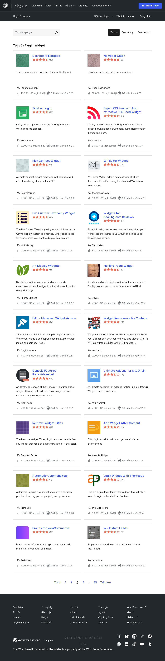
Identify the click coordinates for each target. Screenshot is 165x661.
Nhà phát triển (77, 617)
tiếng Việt (48, 640)
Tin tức (16, 612)
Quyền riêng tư (21, 622)
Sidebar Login (41, 108)
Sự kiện (102, 612)
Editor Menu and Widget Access (54, 318)
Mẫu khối (46, 622)
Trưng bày (47, 607)
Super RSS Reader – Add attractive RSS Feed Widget (122, 110)
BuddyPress (134, 622)
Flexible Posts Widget (119, 265)
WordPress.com (136, 607)
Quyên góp (105, 617)
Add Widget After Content (122, 423)
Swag (102, 622)
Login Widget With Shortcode (124, 475)
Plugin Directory (21, 16)
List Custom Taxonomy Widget (53, 213)
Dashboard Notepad (46, 55)
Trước (57, 582)
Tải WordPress (150, 5)
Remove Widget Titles (47, 423)
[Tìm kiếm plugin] (56, 32)
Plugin (44, 617)
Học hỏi (74, 607)
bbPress (132, 617)
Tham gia (103, 607)
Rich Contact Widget (46, 160)
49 (95, 582)
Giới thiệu (18, 607)
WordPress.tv (78, 622)
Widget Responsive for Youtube (125, 318)
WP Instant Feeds (116, 528)
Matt (130, 612)
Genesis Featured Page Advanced (44, 372)
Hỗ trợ (73, 612)
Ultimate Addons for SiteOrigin (125, 370)
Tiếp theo (105, 582)
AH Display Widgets (46, 265)
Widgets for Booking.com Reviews (119, 215)
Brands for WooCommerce (50, 528)
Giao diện (46, 612)
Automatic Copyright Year (50, 475)
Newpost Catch (114, 55)
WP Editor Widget (116, 160)
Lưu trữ (16, 617)
